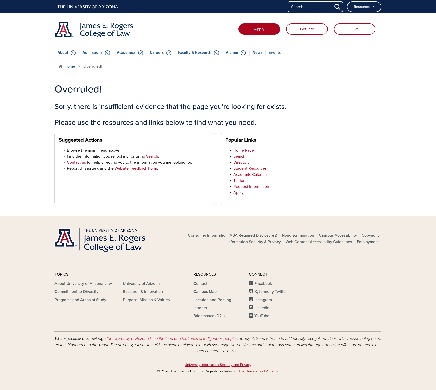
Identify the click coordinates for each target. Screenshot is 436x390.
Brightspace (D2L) (209, 316)
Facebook (263, 283)
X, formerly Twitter (270, 291)
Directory (241, 162)
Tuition (239, 180)
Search (152, 156)
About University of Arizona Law (83, 283)
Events (275, 53)
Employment (368, 242)
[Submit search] (337, 6)
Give (355, 29)
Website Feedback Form (136, 168)
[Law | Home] (106, 29)
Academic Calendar (250, 174)
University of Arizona (141, 283)
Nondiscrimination (298, 235)
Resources (363, 7)
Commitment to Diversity (76, 291)
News (257, 53)
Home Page (243, 150)
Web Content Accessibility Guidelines (319, 242)
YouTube (261, 316)
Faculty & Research (194, 53)
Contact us (76, 162)
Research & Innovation (143, 291)
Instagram (263, 299)
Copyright (370, 235)
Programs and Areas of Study (80, 299)
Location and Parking (212, 299)
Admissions (92, 53)
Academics (126, 53)
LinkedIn (261, 307)
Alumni (232, 53)
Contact (200, 283)
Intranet (200, 307)
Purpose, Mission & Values (146, 299)
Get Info (307, 29)
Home (70, 66)
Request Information (251, 186)
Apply (259, 29)
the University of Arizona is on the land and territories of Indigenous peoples (172, 338)
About (63, 53)
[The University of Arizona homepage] (87, 7)
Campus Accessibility (338, 235)
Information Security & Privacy (254, 242)
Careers (157, 53)
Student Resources (250, 168)
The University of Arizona (258, 371)
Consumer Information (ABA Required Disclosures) (232, 235)
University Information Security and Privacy (218, 365)
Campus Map (205, 291)
